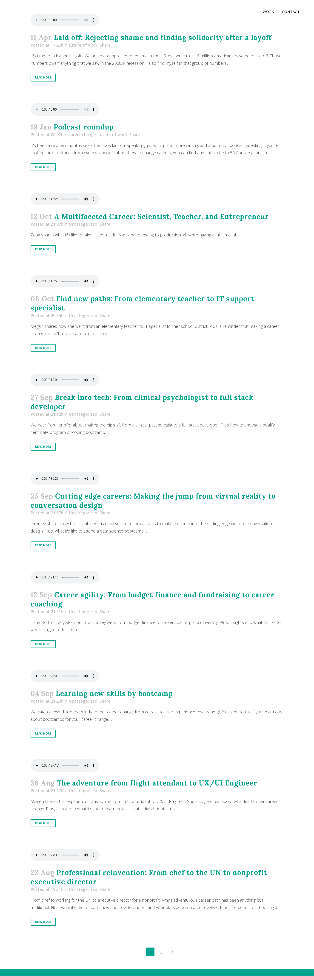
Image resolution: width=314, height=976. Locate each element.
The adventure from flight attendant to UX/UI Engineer (157, 783)
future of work (83, 45)
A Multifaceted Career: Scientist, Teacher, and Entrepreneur (161, 216)
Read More (43, 77)
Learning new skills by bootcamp (114, 693)
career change (82, 134)
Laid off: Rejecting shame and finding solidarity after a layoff (162, 37)
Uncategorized (83, 224)
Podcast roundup (84, 127)
